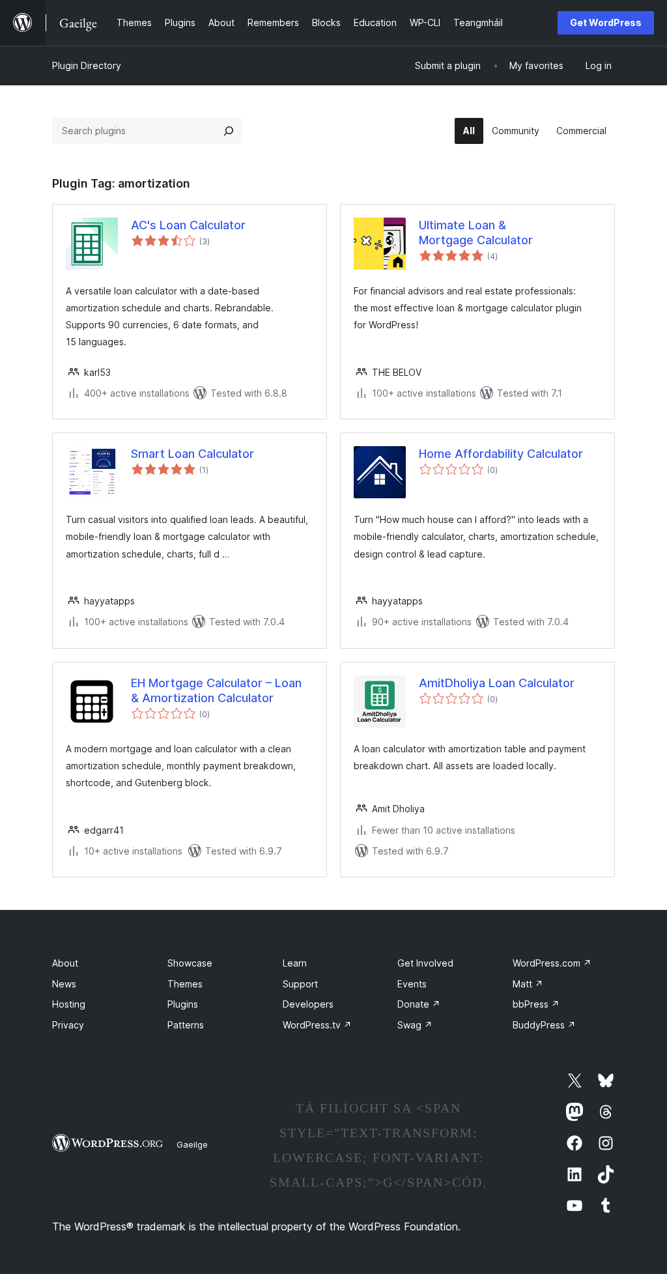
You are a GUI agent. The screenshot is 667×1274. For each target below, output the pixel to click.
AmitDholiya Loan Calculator (497, 683)
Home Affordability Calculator (501, 453)
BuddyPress (544, 1024)
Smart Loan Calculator (192, 453)
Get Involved (425, 963)
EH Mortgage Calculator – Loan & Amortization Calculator (216, 690)
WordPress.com (552, 963)
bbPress (536, 1004)
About (65, 963)
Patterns (185, 1024)
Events (412, 983)
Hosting (68, 1004)
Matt (528, 983)
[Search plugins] (229, 131)
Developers (308, 1004)
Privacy (68, 1024)
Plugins (182, 1004)
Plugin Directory (86, 65)
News (64, 983)
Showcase (189, 963)
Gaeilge (192, 1144)
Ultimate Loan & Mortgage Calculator (476, 232)
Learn (295, 963)
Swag (415, 1024)
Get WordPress (606, 22)
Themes (185, 983)
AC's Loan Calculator (188, 225)
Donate (418, 1004)
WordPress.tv (317, 1024)
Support (300, 983)
